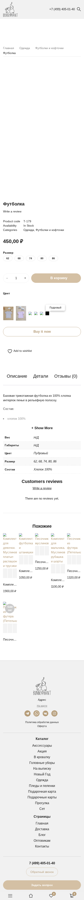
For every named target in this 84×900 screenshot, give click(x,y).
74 (30, 258)
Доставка (42, 829)
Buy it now (42, 332)
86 (53, 258)
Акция (42, 751)
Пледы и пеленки (42, 786)
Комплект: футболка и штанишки (26, 571)
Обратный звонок (42, 872)
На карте (42, 705)
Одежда (24, 48)
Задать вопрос (42, 885)
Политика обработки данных (42, 722)
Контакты (42, 846)
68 (19, 258)
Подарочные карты (42, 797)
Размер (8, 252)
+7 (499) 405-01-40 (62, 9)
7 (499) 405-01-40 (42, 863)
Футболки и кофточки (49, 48)
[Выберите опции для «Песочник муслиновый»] (37, 551)
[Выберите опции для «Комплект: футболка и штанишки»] (21, 560)
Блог (42, 835)
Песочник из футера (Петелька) (74, 571)
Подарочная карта (42, 791)
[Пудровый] (47, 313)
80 (42, 258)
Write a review (12, 211)
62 (7, 258)
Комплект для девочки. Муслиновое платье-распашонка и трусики (10, 584)
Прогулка (42, 803)
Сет (42, 809)
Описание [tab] (17, 376)
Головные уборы (42, 763)
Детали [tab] (40, 376)
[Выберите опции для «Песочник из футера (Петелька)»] (69, 560)
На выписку (42, 768)
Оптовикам (42, 840)
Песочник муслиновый (42, 562)
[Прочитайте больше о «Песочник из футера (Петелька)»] (5, 628)
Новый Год (42, 774)
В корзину (58, 278)
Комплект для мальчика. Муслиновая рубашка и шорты (58, 580)
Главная (8, 48)
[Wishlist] (17, 351)
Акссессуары (42, 745)
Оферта (42, 726)
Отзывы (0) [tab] (65, 376)
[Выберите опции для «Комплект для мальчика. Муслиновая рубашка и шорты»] (53, 569)
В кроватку (42, 757)
